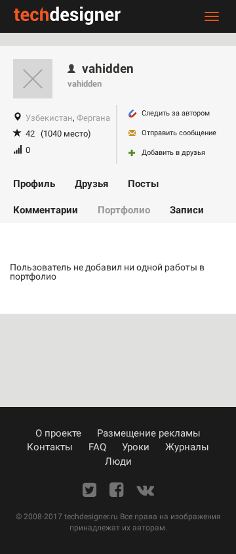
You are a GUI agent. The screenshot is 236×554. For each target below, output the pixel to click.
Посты (143, 184)
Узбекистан (49, 118)
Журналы (187, 447)
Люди (118, 461)
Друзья (91, 184)
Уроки (135, 447)
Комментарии (45, 210)
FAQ (97, 447)
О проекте (58, 433)
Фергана (93, 118)
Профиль (34, 184)
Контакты (50, 447)
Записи (187, 210)
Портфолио (124, 210)
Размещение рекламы (149, 433)
